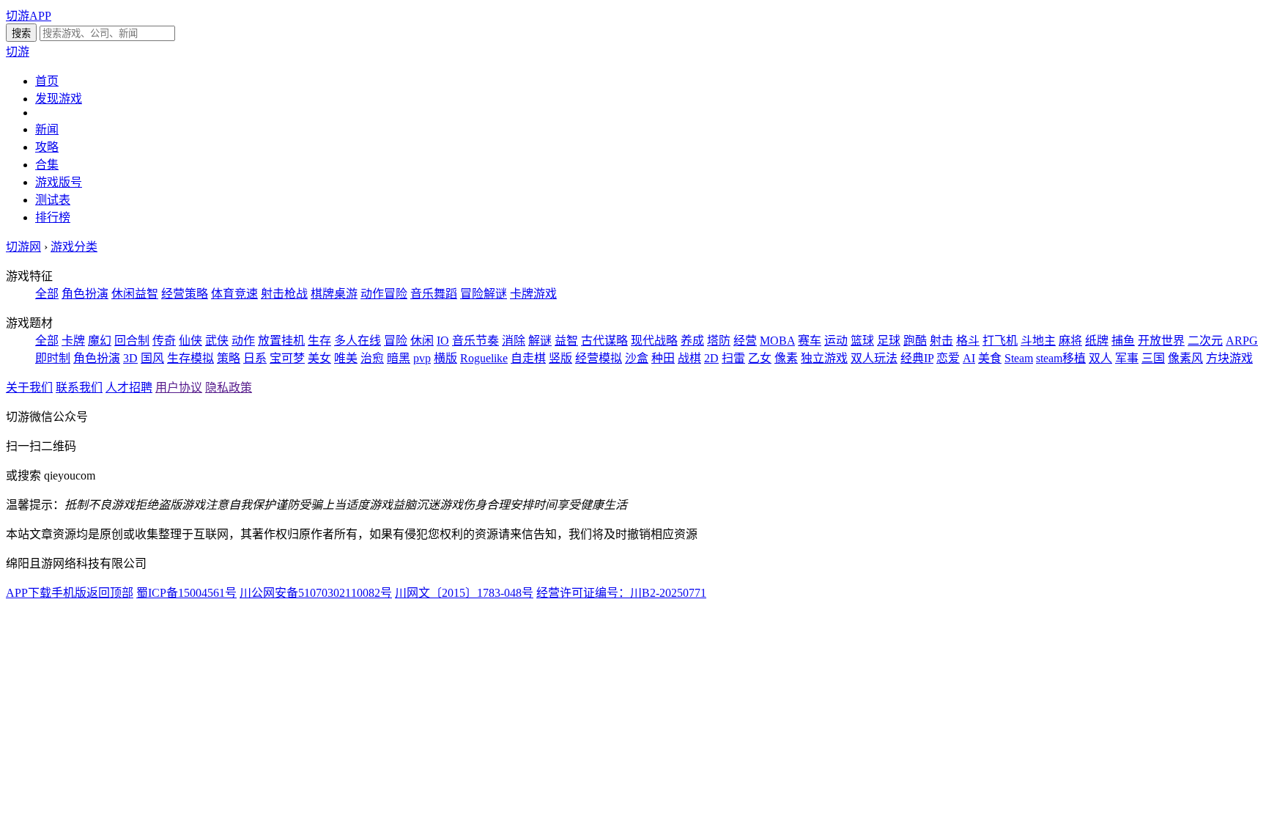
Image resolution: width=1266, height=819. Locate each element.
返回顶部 (109, 593)
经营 (745, 340)
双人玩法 (874, 358)
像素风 (1185, 358)
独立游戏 (824, 358)
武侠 (217, 340)
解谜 (540, 340)
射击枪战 (284, 293)
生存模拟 (190, 358)
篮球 (862, 340)
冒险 (395, 340)
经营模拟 (598, 358)
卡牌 (73, 340)
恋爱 (948, 358)
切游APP (28, 16)
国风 (152, 358)
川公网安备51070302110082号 (316, 593)
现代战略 (654, 340)
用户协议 (178, 387)
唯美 (346, 358)
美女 (319, 358)
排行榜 (52, 217)
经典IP (916, 358)
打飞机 (1000, 340)
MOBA (777, 340)
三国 (1153, 358)
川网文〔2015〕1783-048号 (464, 593)
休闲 (422, 340)
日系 (255, 358)
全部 (47, 293)
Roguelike (484, 358)
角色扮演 (85, 293)
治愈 (372, 358)
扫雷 (733, 358)
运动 (836, 340)
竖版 (560, 358)
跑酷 (915, 340)
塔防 (718, 340)
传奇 (164, 340)
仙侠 (190, 340)
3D (130, 358)
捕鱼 (1123, 340)
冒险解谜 (483, 293)
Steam (1018, 358)
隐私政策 (228, 387)
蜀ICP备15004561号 (186, 593)
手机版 (68, 593)
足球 (888, 340)
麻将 (1070, 340)
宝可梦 (287, 358)
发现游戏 (58, 98)
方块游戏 (1229, 358)
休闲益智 (134, 293)
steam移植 (1061, 358)
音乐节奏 (475, 340)
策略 (228, 358)
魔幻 (99, 340)
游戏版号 (58, 182)
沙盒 (636, 358)
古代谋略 (604, 340)
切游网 (23, 246)
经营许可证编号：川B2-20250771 (621, 593)
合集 (47, 164)
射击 (941, 340)
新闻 (47, 129)
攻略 (47, 147)
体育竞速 (234, 293)
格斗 (968, 340)
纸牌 (1096, 340)
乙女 (759, 358)
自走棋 (528, 358)
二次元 (1205, 340)
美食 (990, 358)
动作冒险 (383, 293)
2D (711, 358)
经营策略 (184, 293)
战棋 (689, 358)
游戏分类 (74, 246)
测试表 (52, 200)
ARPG (1242, 340)
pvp (422, 358)
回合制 (131, 340)
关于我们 (29, 387)
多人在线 (357, 340)
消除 (513, 340)
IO (443, 340)
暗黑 (398, 358)
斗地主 (1038, 340)
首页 (47, 81)
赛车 (809, 340)
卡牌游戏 (533, 293)
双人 (1100, 358)
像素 (786, 358)
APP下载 (28, 593)
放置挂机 (281, 340)
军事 (1127, 358)
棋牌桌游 (334, 293)
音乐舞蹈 (433, 293)
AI (969, 358)
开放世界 (1161, 340)
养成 (692, 340)
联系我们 (79, 387)
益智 (566, 340)
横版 (445, 358)
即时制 (52, 358)
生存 (319, 340)
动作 (243, 340)
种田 (663, 358)
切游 (17, 51)
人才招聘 (129, 387)
